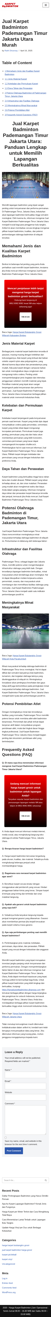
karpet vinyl (7, 1259)
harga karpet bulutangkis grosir (15, 1245)
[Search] (46, 1180)
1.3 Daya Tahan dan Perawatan (19, 88)
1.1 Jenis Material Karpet (16, 79)
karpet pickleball (9, 1254)
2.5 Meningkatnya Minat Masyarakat (21, 105)
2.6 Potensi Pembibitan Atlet (17, 110)
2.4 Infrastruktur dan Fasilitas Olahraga (22, 101)
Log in (4, 1278)
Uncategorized (8, 1264)
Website (8, 1092)
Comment (10, 1103)
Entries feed (7, 1283)
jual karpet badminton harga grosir (17, 1250)
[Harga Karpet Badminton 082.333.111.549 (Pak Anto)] (10, 5)
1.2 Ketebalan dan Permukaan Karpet (21, 83)
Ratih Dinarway (11, 51)
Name (8, 1070)
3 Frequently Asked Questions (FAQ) (21, 115)
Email (8, 1081)
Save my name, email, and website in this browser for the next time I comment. (23, 1142)
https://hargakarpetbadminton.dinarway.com (21, 990)
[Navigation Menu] (46, 5)
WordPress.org (9, 1292)
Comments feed (9, 1288)
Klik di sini (26, 317)
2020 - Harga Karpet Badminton (17, 1307)
